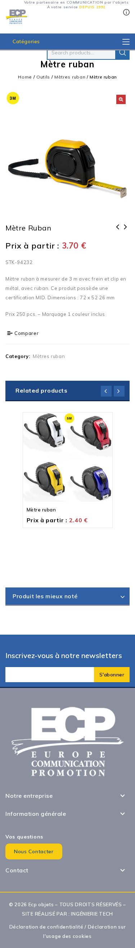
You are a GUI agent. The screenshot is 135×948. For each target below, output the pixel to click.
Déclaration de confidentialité (46, 927)
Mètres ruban (69, 77)
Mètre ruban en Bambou (118, 231)
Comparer (26, 333)
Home (25, 77)
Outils (43, 77)
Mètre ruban (126, 231)
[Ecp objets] (16, 16)
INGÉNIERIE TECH (92, 914)
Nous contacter (34, 851)
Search (122, 52)
